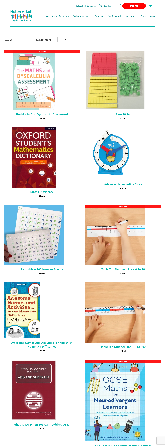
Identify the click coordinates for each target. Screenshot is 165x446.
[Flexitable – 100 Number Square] (34, 206)
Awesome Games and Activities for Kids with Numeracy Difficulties (41, 344)
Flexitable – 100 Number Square (41, 269)
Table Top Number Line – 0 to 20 (123, 269)
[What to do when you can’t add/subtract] (34, 362)
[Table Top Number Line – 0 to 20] (115, 206)
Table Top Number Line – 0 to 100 (123, 347)
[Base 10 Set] (115, 51)
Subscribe (80, 6)
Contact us (91, 6)
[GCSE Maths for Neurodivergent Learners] (115, 362)
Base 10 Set (123, 114)
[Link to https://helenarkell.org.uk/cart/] (150, 6)
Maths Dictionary (41, 192)
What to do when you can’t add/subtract (41, 424)
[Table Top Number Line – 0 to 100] (115, 284)
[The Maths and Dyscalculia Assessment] (34, 51)
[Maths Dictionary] (34, 129)
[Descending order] (31, 39)
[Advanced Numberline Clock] (111, 129)
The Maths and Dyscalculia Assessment (42, 114)
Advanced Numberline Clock (123, 184)
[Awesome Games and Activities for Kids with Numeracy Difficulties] (22, 284)
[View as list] (65, 39)
